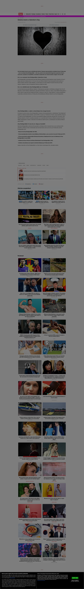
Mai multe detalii (12, 577)
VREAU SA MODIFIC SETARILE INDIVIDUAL (75, 581)
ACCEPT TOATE (75, 577)
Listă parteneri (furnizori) (41, 580)
